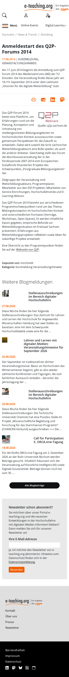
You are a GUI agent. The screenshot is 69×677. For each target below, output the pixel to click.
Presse (9, 622)
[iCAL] (34, 667)
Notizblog (47, 34)
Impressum (12, 656)
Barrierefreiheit (15, 650)
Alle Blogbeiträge (34, 485)
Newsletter (12, 628)
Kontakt (10, 610)
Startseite (8, 34)
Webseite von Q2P (27, 249)
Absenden (16, 570)
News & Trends (27, 34)
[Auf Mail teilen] (43, 99)
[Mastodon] (14, 667)
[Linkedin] (7, 667)
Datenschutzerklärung (22, 562)
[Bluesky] (21, 667)
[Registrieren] (47, 15)
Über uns (11, 616)
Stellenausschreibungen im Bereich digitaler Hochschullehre (45, 296)
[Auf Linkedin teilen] (52, 99)
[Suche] (4, 15)
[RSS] (27, 667)
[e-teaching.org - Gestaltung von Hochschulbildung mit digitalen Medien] (46, 5)
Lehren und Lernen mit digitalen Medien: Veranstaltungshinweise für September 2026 (43, 345)
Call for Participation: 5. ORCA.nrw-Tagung (49, 440)
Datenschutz (13, 661)
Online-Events (29, 25)
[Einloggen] (26, 15)
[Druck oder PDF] (33, 99)
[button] (6, 26)
